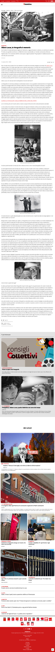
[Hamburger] (2, 4)
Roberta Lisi (5, 467)
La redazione (7, 1)
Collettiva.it (27, 631)
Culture (12, 10)
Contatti (2, 1)
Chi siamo (27, 642)
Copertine (8, 10)
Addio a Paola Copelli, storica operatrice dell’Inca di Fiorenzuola (18, 594)
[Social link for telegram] (53, 1)
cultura (9, 324)
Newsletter (13, 1)
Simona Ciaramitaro (4, 582)
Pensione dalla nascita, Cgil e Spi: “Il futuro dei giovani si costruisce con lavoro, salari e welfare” (26, 601)
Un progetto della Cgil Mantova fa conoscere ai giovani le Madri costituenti (22, 505)
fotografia (3, 324)
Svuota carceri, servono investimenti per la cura (14, 588)
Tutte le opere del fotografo (10, 369)
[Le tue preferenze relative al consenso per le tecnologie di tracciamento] (52, 649)
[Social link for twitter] (46, 1)
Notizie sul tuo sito (27, 646)
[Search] (17, 1)
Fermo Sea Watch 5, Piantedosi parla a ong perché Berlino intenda (19, 607)
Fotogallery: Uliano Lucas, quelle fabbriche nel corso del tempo (21, 407)
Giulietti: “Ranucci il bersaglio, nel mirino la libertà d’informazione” (21, 465)
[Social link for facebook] (48, 1)
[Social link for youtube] (52, 1)
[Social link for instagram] (50, 1)
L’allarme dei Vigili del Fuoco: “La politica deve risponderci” (16, 613)
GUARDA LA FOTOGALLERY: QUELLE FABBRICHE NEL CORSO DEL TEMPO (19, 100)
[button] (48, 62)
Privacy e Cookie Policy (27, 649)
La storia (27, 648)
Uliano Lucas (49, 65)
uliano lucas (6, 323)
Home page (3, 10)
